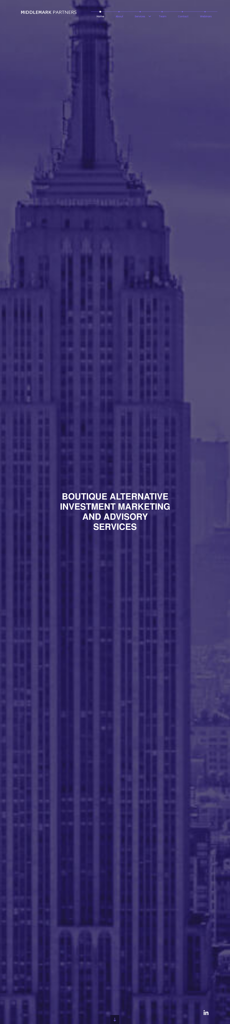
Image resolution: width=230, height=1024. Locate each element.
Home (100, 16)
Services (140, 16)
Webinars (206, 16)
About (119, 16)
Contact (183, 16)
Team (162, 16)
